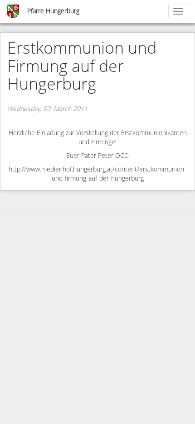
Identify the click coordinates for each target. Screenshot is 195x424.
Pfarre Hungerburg (53, 11)
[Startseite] (13, 11)
